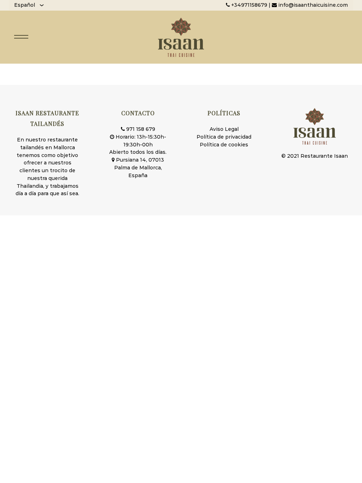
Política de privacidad (224, 137)
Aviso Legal (224, 129)
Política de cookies (224, 144)
